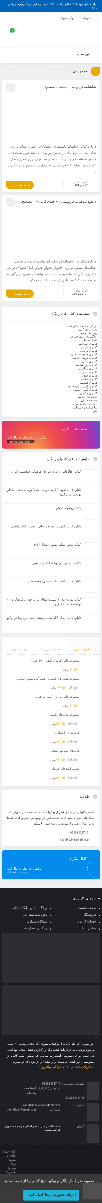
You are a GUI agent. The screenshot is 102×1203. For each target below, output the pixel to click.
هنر (95, 411)
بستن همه (73, 325)
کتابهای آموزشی (87, 343)
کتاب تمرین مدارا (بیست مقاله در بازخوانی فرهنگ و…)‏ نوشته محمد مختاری (44, 602)
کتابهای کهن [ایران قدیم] (82, 386)
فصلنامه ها (90, 340)
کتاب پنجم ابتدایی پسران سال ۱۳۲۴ (57, 544)
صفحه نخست (87, 908)
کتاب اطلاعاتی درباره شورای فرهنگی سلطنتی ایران (46, 471)
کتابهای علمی (89, 379)
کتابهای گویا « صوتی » (83, 389)
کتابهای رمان (89, 361)
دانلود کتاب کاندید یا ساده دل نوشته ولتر (54, 581)
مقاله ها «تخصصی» (85, 403)
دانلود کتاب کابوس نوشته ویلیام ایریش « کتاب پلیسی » (44, 526)
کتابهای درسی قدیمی (84, 357)
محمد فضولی (89, 400)
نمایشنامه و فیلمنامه (85, 407)
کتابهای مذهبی (88, 393)
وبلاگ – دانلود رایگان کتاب (29, 908)
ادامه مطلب (22, 185)
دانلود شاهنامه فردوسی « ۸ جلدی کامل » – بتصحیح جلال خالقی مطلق (57, 201)
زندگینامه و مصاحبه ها (84, 336)
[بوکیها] (80, 35)
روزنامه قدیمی (88, 333)
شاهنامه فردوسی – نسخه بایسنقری (70, 87)
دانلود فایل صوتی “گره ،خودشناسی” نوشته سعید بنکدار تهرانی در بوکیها (44, 492)
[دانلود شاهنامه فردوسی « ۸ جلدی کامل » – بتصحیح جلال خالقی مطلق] (51, 233)
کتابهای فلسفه (88, 382)
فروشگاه (90, 915)
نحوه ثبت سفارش (35, 915)
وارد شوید (67, 18)
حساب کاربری (86, 921)
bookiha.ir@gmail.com (74, 839)
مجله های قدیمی (87, 396)
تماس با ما (89, 928)
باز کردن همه (89, 325)
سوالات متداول (37, 921)
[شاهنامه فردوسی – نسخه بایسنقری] (51, 118)
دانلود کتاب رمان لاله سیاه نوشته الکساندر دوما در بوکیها (43, 617)
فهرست (84, 54)
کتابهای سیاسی (88, 368)
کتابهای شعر (90, 372)
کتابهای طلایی (89, 375)
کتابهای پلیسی (88, 347)
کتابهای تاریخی (88, 350)
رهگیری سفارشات (34, 928)
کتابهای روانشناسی (86, 364)
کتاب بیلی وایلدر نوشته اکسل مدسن (57, 563)
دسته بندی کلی (88, 329)
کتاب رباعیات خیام (68, 508)
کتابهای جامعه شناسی (84, 354)
